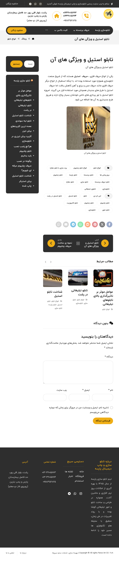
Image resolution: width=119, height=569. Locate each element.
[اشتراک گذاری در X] (102, 224)
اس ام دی (97, 196)
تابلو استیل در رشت (54, 196)
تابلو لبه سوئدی (23, 121)
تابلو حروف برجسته (102, 182)
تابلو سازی (84, 182)
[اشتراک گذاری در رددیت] (88, 224)
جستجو (16, 64)
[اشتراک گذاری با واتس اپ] (80, 224)
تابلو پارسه (73, 175)
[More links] (46, 30)
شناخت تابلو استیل (21, 115)
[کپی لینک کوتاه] (59, 224)
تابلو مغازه (70, 182)
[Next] (46, 261)
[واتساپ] (35, 4)
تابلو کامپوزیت (72, 203)
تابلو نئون (105, 210)
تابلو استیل (72, 196)
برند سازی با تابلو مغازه (58, 168)
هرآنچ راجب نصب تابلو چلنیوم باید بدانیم (22, 151)
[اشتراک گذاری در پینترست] (95, 224)
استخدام (79, 481)
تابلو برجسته (88, 175)
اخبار (70, 476)
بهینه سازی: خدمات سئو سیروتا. (65, 553)
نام (110, 390)
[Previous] (51, 261)
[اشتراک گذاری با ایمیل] (66, 224)
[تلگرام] (30, 4)
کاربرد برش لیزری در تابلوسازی (21, 139)
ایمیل (86, 390)
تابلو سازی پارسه (22, 80)
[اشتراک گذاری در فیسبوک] (109, 224)
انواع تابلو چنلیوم (80, 168)
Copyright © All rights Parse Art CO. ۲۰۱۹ (96, 553)
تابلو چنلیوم (58, 175)
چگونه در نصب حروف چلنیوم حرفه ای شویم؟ (21, 166)
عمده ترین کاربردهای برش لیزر (21, 129)
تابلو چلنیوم (104, 203)
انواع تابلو (97, 168)
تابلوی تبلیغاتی (90, 189)
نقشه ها (69, 471)
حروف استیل (81, 76)
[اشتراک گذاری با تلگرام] (73, 224)
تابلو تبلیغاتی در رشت (24, 108)
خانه (82, 471)
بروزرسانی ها (104, 175)
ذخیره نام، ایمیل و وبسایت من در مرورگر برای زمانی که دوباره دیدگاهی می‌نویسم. (79, 410)
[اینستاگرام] (40, 4)
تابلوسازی (105, 189)
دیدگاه (109, 356)
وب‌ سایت (61, 390)
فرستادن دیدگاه (103, 420)
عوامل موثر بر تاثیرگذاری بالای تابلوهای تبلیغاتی (22, 95)
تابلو (85, 196)
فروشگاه (79, 476)
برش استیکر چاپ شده (25, 184)
